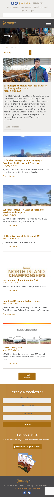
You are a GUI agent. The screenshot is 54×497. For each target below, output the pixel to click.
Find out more (12, 127)
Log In (31, 10)
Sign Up (23, 10)
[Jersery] (12, 23)
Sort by (7, 52)
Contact (16, 7)
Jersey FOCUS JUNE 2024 (27, 446)
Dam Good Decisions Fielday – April (21, 301)
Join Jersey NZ (27, 7)
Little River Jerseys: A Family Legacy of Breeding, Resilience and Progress (23, 161)
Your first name (27, 397)
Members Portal (41, 7)
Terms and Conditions (42, 486)
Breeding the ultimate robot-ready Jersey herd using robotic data (25, 87)
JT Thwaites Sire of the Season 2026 (21, 236)
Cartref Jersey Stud (12, 347)
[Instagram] (16, 3)
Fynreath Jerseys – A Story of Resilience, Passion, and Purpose (24, 211)
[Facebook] (12, 3)
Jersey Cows (34, 488)
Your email (27, 413)
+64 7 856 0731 (37, 3)
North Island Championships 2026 (21, 280)
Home (9, 7)
